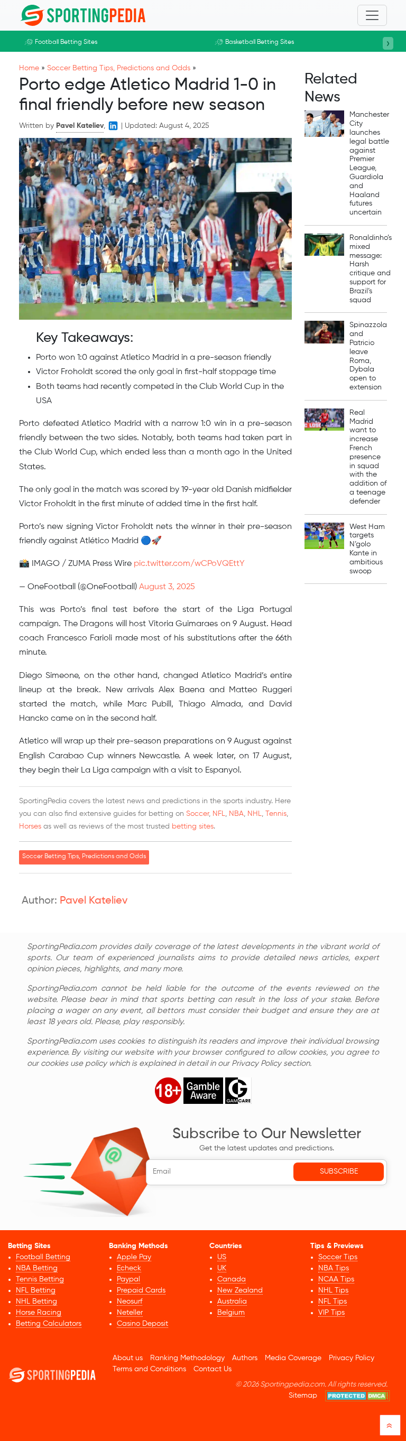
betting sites (193, 826)
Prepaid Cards (141, 1290)
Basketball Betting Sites (259, 42)
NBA (236, 813)
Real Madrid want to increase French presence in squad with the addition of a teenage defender (367, 457)
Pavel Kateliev (93, 901)
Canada (231, 1279)
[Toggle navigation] (372, 15)
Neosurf (129, 1301)
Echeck (129, 1268)
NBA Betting (37, 1268)
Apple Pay (134, 1257)
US (221, 1257)
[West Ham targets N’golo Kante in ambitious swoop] (324, 549)
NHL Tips (333, 1290)
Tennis (276, 813)
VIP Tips (331, 1312)
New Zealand (240, 1290)
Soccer (197, 813)
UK (221, 1268)
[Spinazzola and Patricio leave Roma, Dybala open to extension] (324, 356)
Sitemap (303, 1395)
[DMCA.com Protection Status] (357, 1395)
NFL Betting (36, 1290)
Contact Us (212, 1369)
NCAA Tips (336, 1279)
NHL (254, 813)
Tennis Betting (40, 1279)
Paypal (128, 1279)
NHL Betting (36, 1301)
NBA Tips (333, 1268)
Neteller (130, 1312)
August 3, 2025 (167, 587)
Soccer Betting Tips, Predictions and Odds (118, 68)
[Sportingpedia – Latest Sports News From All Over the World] (82, 15)
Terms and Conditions (149, 1369)
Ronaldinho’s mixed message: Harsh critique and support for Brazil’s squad (370, 269)
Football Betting (43, 1257)
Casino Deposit (142, 1323)
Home (29, 68)
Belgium (231, 1312)
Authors (244, 1358)
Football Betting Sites (66, 42)
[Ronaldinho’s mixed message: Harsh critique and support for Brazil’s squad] (324, 269)
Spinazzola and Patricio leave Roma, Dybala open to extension (368, 356)
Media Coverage (293, 1358)
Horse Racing (38, 1312)
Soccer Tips (337, 1257)
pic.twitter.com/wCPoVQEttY (189, 564)
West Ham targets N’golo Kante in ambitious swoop (367, 549)
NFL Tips (332, 1301)
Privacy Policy (351, 1358)
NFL (219, 813)
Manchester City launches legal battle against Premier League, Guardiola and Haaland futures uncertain (369, 163)
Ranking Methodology (187, 1358)
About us (128, 1358)
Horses (30, 826)
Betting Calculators (48, 1323)
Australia (232, 1301)
